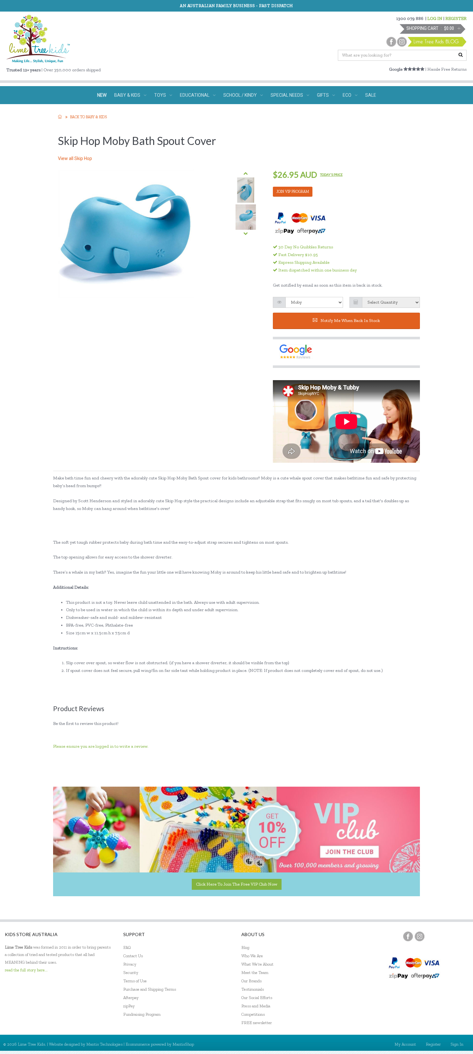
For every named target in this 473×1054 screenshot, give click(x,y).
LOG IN (434, 18)
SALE (370, 95)
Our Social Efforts (256, 997)
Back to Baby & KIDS (88, 117)
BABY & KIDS (127, 95)
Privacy (129, 964)
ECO (347, 95)
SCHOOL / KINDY (240, 95)
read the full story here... (26, 970)
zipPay (129, 1006)
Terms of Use (135, 980)
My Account (405, 1044)
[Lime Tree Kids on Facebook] (408, 936)
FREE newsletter (256, 1022)
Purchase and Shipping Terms (149, 989)
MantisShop (183, 1044)
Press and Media (255, 1006)
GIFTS (323, 95)
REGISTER (456, 18)
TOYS (160, 95)
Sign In (456, 1044)
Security (130, 972)
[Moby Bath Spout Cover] (245, 190)
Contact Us (133, 955)
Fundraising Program (142, 1014)
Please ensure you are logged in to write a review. (100, 746)
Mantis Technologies (104, 1044)
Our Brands (251, 980)
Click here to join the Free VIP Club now (236, 884)
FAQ (127, 947)
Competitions (253, 1014)
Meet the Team (254, 972)
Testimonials (252, 989)
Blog (245, 947)
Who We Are (252, 955)
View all (75, 158)
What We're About (257, 964)
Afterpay (131, 997)
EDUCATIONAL (194, 95)
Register (433, 1044)
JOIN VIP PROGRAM (292, 191)
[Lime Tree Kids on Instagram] (419, 936)
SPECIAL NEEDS (287, 95)
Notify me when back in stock (350, 320)
